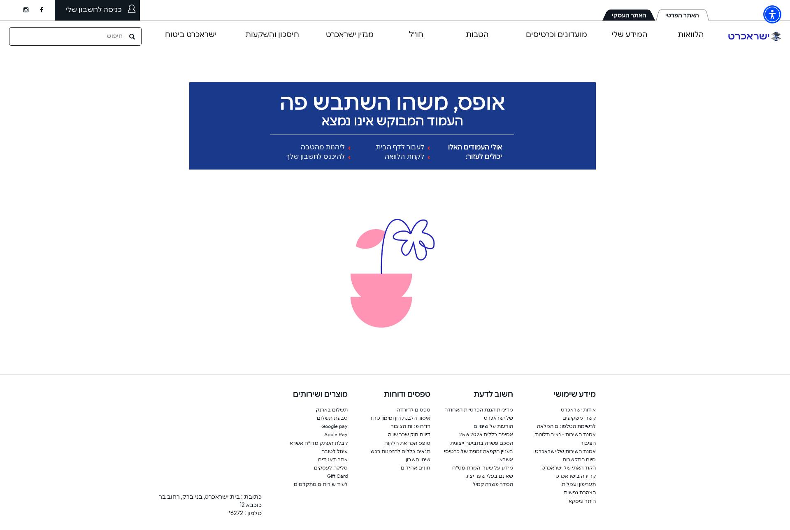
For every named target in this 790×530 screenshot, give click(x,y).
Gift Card (337, 476)
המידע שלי (629, 35)
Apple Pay (336, 434)
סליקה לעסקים (331, 468)
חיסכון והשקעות (272, 35)
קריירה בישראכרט (575, 476)
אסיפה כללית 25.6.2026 (486, 434)
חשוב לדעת (493, 394)
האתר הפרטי (682, 16)
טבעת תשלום (332, 418)
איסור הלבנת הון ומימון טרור (399, 418)
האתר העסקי (629, 16)
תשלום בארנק (332, 410)
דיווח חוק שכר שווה (409, 434)
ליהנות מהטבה (323, 147)
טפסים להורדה (413, 410)
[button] (772, 14)
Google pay (334, 426)
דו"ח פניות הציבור (410, 426)
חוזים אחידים (415, 468)
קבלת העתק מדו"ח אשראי (318, 443)
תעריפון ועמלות (579, 484)
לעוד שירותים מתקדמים (321, 484)
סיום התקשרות (579, 460)
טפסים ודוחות (407, 394)
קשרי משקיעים (579, 418)
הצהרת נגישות (580, 492)
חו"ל (416, 35)
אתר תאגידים (333, 460)
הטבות (477, 35)
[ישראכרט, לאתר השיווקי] (755, 36)
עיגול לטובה (334, 451)
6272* (235, 513)
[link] (47, 10)
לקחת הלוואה (405, 157)
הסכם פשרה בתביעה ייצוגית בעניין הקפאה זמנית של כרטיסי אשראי (478, 452)
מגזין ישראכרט (350, 35)
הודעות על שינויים (493, 426)
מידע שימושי (574, 394)
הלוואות (691, 35)
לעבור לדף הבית (401, 147)
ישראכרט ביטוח (191, 35)
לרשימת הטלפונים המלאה (566, 426)
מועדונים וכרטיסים (556, 35)
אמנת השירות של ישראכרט (565, 451)
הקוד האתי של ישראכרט (568, 468)
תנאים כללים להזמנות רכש (400, 451)
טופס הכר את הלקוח (407, 443)
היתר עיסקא (582, 501)
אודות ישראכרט (578, 410)
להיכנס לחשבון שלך (316, 157)
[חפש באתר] (133, 36)
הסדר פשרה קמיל (493, 484)
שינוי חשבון (418, 460)
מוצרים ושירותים (320, 394)
